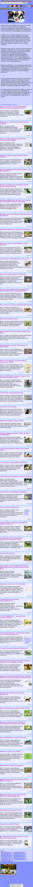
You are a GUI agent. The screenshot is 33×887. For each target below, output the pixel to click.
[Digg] (17, 6)
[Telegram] (30, 6)
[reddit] (19, 6)
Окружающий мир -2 (19, 852)
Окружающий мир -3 (6, 853)
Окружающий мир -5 (6, 855)
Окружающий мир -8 (19, 856)
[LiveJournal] (21, 6)
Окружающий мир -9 (6, 858)
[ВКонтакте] (8, 6)
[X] (12, 6)
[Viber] (25, 6)
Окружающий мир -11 (7, 859)
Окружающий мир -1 (6, 852)
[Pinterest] (32, 6)
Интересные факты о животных (17, 1)
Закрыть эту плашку (16, 886)
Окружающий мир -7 (6, 856)
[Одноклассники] (10, 6)
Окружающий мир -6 (19, 855)
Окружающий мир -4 (19, 853)
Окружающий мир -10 (20, 858)
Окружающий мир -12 (20, 859)
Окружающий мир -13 (7, 860)
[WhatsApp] (27, 6)
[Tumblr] (23, 6)
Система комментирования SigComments (9, 104)
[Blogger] (15, 6)
